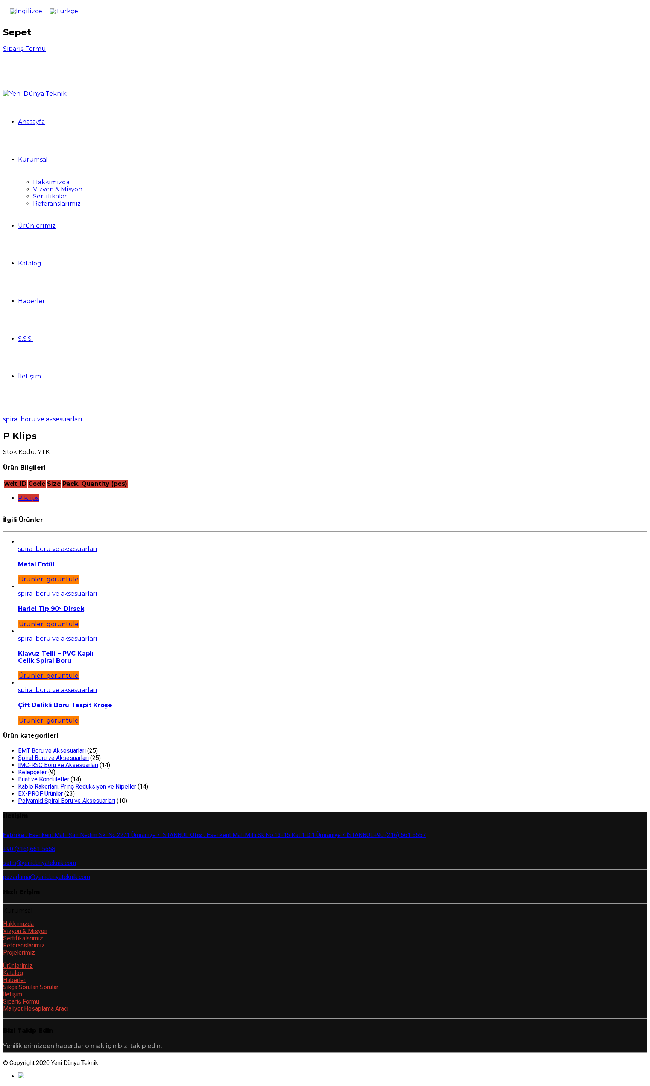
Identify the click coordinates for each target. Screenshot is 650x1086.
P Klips (28, 498)
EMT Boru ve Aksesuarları (52, 750)
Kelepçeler (32, 772)
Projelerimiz (19, 952)
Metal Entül (36, 564)
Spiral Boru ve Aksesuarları (42, 419)
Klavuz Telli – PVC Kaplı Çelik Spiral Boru (56, 657)
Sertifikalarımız (23, 938)
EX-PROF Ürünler (40, 793)
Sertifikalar (50, 196)
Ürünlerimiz (37, 225)
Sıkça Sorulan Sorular (30, 987)
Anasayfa (31, 121)
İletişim (29, 376)
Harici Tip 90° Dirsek (51, 608)
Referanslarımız (57, 203)
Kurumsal (33, 159)
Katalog (29, 263)
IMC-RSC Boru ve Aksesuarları (58, 765)
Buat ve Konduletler (43, 779)
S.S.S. (25, 338)
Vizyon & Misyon (57, 189)
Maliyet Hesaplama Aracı (35, 1008)
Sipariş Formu (21, 1001)
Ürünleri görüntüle (49, 579)
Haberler (31, 301)
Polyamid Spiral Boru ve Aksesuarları (66, 800)
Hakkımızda (51, 182)
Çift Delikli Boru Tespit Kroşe (65, 705)
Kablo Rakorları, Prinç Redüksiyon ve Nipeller (77, 786)
